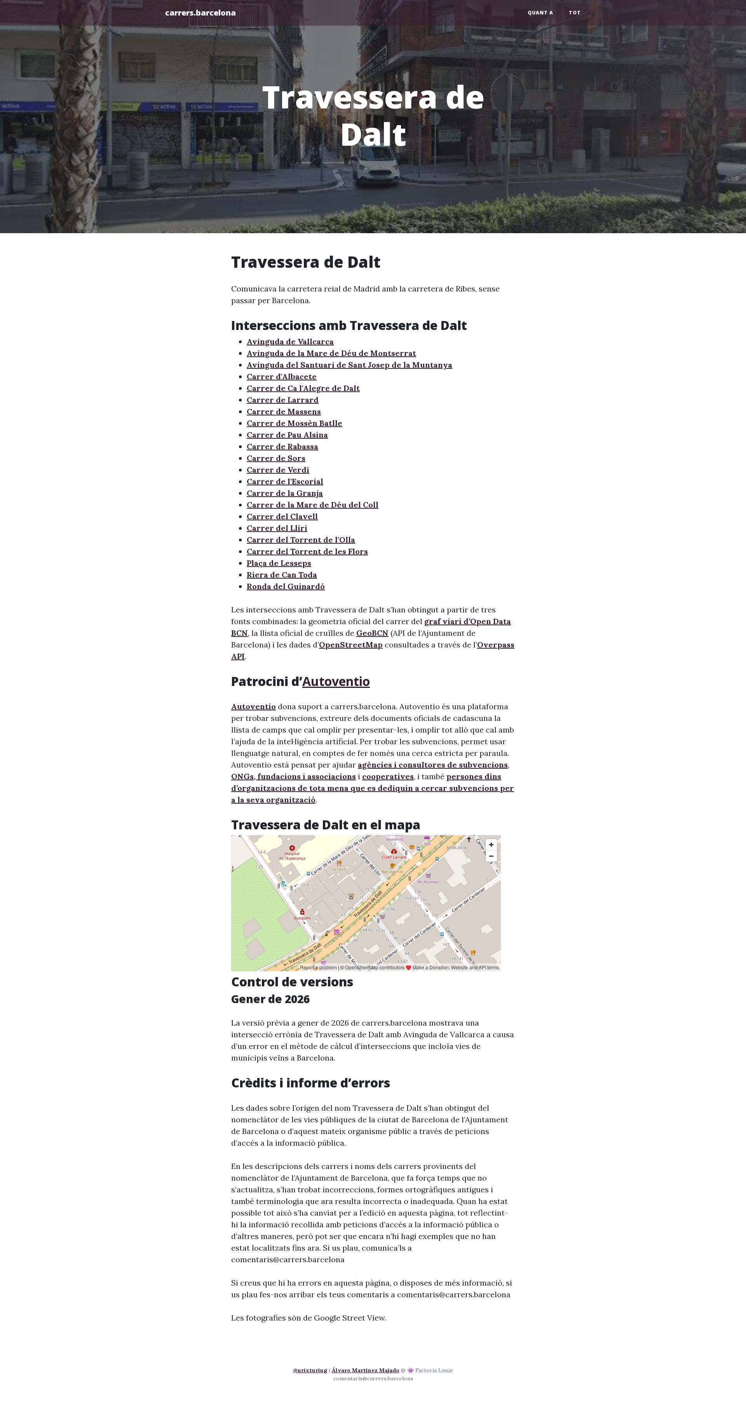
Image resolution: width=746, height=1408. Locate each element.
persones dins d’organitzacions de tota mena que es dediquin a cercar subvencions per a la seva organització (372, 787)
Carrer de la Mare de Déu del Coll (312, 504)
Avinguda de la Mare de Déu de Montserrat (331, 353)
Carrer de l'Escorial (285, 481)
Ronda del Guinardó (286, 586)
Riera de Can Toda (282, 574)
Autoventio (336, 681)
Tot (575, 12)
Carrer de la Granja (285, 493)
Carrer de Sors (276, 458)
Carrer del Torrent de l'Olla (301, 539)
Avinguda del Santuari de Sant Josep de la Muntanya (349, 365)
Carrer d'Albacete (282, 376)
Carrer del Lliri (277, 528)
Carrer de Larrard (283, 400)
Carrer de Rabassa (282, 446)
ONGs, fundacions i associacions (293, 776)
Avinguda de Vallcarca (290, 341)
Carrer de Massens (284, 411)
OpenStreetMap (351, 644)
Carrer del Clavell (282, 516)
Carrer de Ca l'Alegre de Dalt (303, 388)
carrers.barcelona (200, 12)
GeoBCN (372, 633)
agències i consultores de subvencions (433, 764)
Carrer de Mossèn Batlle (294, 423)
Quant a (540, 12)
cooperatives (388, 776)
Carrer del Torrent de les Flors (307, 551)
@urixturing (310, 1370)
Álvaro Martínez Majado (365, 1370)
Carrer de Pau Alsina (287, 435)
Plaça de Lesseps (279, 563)
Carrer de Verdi (278, 470)
